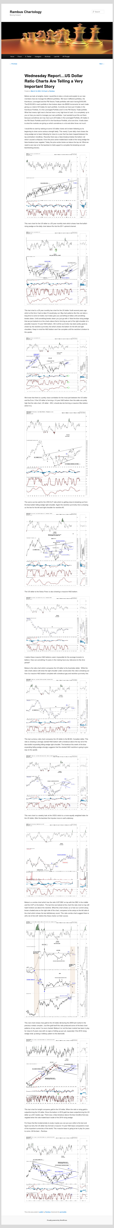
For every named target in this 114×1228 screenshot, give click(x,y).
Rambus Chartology (26, 11)
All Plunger (66, 56)
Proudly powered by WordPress (57, 1220)
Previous (13, 64)
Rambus (52, 91)
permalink (63, 1212)
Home (12, 56)
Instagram (38, 56)
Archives (47, 56)
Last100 (56, 56)
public (41, 1212)
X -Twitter (28, 56)
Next (102, 64)
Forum (20, 56)
